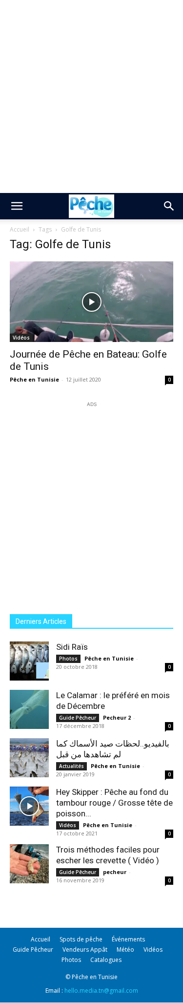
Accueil (19, 229)
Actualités (71, 766)
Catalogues (106, 960)
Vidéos (21, 337)
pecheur (114, 871)
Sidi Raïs (72, 647)
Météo (125, 949)
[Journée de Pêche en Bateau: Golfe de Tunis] (91, 301)
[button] (16, 206)
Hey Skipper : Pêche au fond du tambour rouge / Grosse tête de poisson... (114, 802)
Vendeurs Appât (84, 949)
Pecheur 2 (117, 717)
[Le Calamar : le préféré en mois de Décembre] (29, 709)
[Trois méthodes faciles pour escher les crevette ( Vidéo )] (29, 863)
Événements (128, 939)
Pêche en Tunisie (34, 379)
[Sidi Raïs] (29, 661)
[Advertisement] (91, 96)
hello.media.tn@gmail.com (101, 990)
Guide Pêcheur (77, 717)
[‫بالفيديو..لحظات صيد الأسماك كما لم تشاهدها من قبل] (29, 757)
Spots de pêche (81, 939)
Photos (68, 658)
